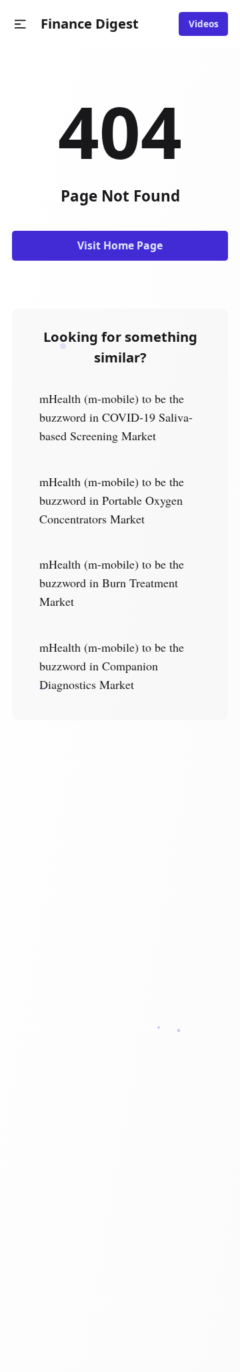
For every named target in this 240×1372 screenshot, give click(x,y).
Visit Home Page (120, 245)
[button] (20, 24)
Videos (204, 24)
